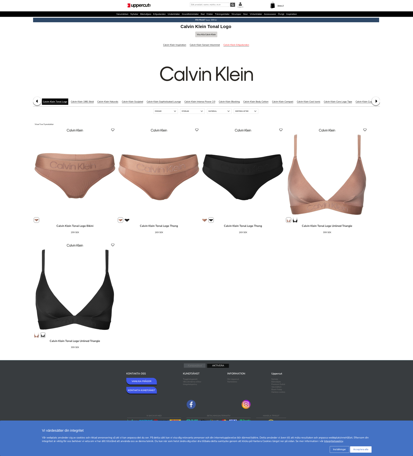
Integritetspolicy (190, 384)
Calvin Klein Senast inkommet (205, 44)
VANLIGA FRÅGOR (141, 381)
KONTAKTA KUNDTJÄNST (141, 390)
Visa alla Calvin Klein (206, 34)
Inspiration (291, 14)
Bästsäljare (145, 14)
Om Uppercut (233, 379)
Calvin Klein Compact (282, 101)
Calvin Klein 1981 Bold (82, 101)
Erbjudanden (159, 14)
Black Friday (276, 389)
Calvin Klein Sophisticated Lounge (164, 101)
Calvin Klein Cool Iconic (308, 101)
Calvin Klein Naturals (107, 101)
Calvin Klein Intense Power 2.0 (199, 101)
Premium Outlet (278, 384)
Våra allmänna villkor (192, 381)
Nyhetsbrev (232, 381)
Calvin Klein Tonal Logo (55, 101)
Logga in (240, 7)
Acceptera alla (360, 449)
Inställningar (339, 449)
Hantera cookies (278, 392)
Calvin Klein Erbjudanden (236, 44)
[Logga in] (240, 4)
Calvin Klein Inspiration (174, 44)
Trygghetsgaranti (190, 379)
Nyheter (134, 14)
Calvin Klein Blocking (229, 101)
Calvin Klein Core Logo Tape (338, 101)
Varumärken (122, 14)
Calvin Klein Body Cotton (255, 101)
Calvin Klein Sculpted (132, 101)
